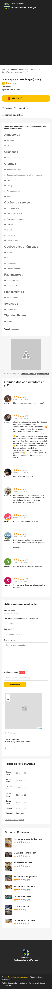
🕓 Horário (7, 108)
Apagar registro (43, 374)
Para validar (15, 684)
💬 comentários (21, 108)
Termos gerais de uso (37, 983)
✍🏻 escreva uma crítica (12, 115)
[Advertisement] (26, 39)
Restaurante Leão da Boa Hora (28, 839)
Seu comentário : (10, 640)
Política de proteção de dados (13, 983)
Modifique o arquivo (28, 374)
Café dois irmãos (21, 906)
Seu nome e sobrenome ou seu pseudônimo (21, 618)
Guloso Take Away (22, 896)
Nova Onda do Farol (23, 863)
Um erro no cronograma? (14, 820)
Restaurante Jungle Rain (25, 877)
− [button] (8, 699)
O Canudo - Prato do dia (25, 853)
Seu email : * (9, 629)
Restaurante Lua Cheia (24, 920)
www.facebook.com (15, 748)
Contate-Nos (6, 985)
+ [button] (8, 696)
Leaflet (40, 728)
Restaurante (6, 87)
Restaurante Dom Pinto (24, 887)
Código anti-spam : (11, 672)
